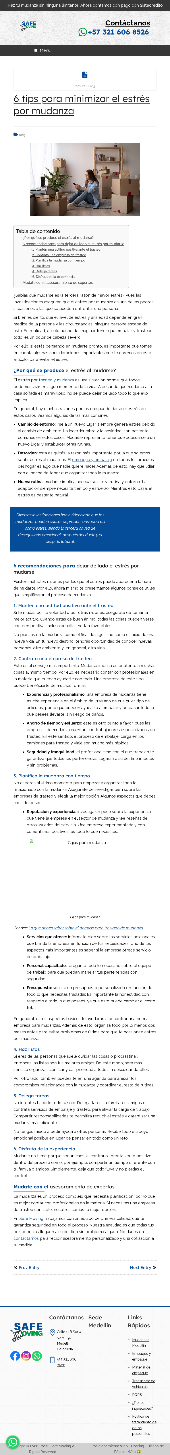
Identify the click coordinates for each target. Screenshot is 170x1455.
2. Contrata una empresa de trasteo (59, 255)
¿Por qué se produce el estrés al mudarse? (58, 238)
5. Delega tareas (44, 271)
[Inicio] (28, 38)
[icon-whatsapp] (12, 1442)
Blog (22, 134)
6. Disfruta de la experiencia (53, 277)
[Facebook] (15, 1356)
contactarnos (26, 1238)
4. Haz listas (41, 266)
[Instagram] (26, 1356)
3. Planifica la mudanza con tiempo (58, 260)
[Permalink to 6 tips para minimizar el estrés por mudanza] (85, 179)
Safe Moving (31, 1218)
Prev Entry (29, 1267)
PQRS (137, 1395)
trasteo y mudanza (56, 380)
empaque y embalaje (92, 459)
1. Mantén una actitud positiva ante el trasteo (66, 249)
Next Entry (140, 1267)
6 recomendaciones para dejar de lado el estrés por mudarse (73, 244)
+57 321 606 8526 (118, 31)
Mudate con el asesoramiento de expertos (58, 283)
